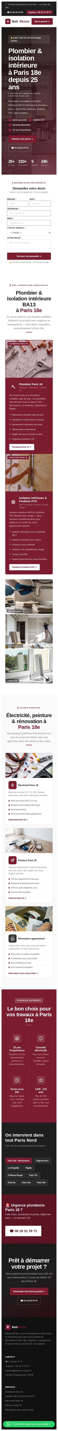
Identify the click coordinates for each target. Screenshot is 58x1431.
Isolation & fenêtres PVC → (24, 567)
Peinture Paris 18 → (17, 898)
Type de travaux (16, 228)
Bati (18, 21)
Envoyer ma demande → (29, 256)
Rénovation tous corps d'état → (23, 973)
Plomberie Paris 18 (14, 1392)
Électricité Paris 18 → (18, 820)
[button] (29, 1424)
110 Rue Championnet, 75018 (19, 1375)
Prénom (11, 199)
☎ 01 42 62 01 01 (15, 12)
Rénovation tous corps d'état (19, 1410)
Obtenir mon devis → (22, 139)
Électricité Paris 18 (14, 1400)
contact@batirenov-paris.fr (18, 1370)
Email (10, 218)
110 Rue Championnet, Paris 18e (22, 4)
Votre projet (14, 238)
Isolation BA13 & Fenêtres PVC (19, 1396)
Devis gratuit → (42, 21)
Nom (33, 199)
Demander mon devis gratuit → (29, 1291)
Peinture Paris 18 (13, 1405)
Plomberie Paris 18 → (21, 447)
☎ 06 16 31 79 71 (23, 1231)
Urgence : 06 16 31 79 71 (39, 12)
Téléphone (13, 209)
